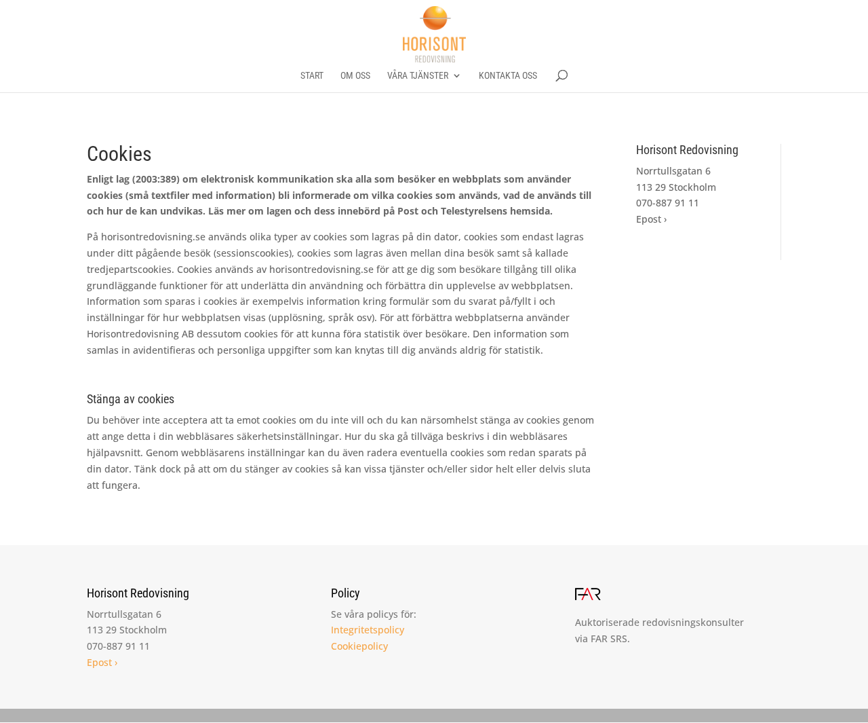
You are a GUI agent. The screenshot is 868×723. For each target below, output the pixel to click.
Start (311, 76)
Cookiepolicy (359, 645)
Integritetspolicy (367, 629)
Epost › (651, 218)
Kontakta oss (508, 76)
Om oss (355, 76)
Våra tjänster (417, 76)
